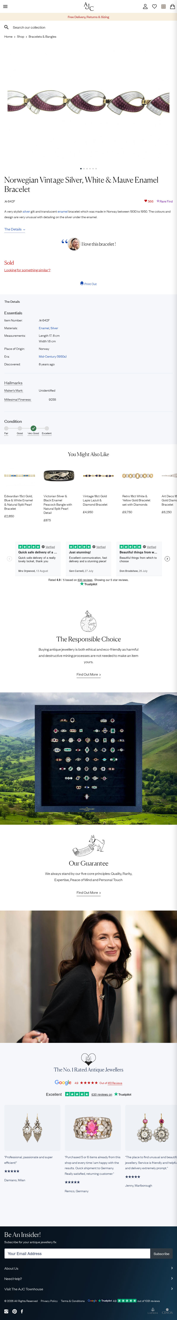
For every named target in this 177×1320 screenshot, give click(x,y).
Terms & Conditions (73, 1300)
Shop (20, 36)
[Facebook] (22, 1311)
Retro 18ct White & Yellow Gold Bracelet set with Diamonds (136, 500)
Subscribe (161, 1253)
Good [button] (20, 433)
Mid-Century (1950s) (52, 356)
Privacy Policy (49, 1300)
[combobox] (88, 27)
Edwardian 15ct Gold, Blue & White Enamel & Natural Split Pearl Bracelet (18, 502)
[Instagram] (6, 1311)
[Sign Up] (154, 6)
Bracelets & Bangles (42, 36)
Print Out (90, 283)
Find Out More (87, 674)
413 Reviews (115, 1083)
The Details (13, 229)
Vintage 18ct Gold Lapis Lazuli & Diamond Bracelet (95, 500)
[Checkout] (172, 6)
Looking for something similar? (27, 269)
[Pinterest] (14, 1311)
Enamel (44, 327)
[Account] (145, 6)
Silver (54, 327)
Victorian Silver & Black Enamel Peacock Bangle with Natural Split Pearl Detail (58, 504)
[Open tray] (163, 6)
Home (8, 36)
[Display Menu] (4, 6)
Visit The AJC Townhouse (23, 1288)
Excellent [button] (47, 433)
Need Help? (13, 1278)
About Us (11, 1268)
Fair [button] (6, 433)
